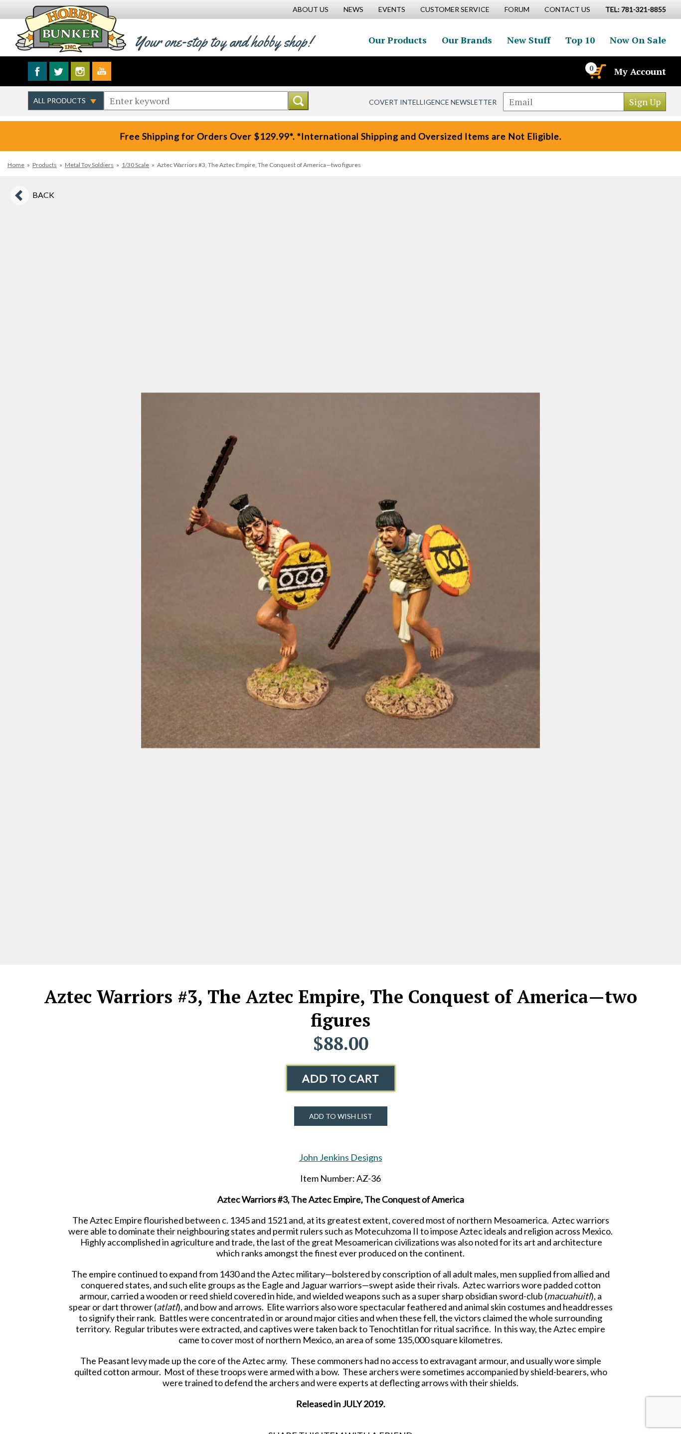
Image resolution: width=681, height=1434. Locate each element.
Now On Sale (638, 40)
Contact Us (567, 9)
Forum (517, 9)
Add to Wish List (340, 1116)
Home (15, 165)
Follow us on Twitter (58, 71)
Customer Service (455, 9)
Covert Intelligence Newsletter (433, 102)
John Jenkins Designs (340, 1157)
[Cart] (596, 71)
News (353, 9)
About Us (311, 9)
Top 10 (580, 40)
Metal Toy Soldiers (89, 165)
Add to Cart (340, 1078)
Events (391, 9)
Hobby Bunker (70, 28)
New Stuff (528, 40)
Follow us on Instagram (80, 71)
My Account (640, 71)
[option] (340, 570)
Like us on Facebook (37, 71)
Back (43, 194)
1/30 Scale (135, 165)
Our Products (397, 40)
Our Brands (467, 40)
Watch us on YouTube (101, 71)
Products (44, 165)
